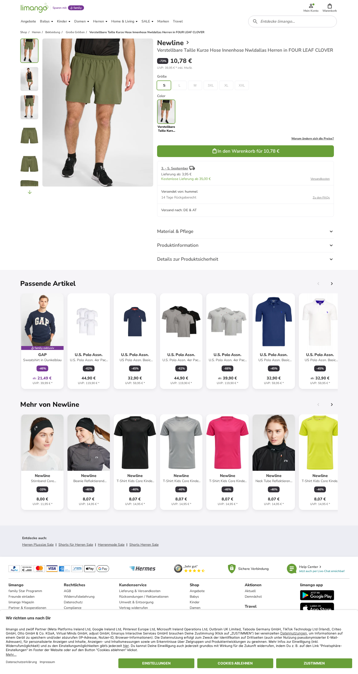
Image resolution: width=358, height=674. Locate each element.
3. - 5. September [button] (174, 168)
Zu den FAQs (321, 197)
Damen (195, 607)
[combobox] (292, 21)
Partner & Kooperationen (27, 607)
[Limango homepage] (34, 8)
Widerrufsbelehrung (79, 596)
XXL (242, 85)
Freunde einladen (22, 596)
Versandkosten (320, 179)
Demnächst (253, 596)
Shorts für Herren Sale (75, 544)
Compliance (72, 607)
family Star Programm (25, 591)
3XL (211, 85)
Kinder (194, 602)
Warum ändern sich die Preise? (312, 138)
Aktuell (250, 591)
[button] (329, 8)
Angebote (197, 591)
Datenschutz (73, 602)
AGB (67, 591)
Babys (194, 596)
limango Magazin (21, 602)
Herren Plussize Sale (38, 544)
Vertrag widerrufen (133, 607)
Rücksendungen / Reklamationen (144, 596)
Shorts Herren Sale (144, 544)
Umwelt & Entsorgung (136, 602)
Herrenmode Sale (111, 544)
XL (226, 85)
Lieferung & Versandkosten (139, 591)
